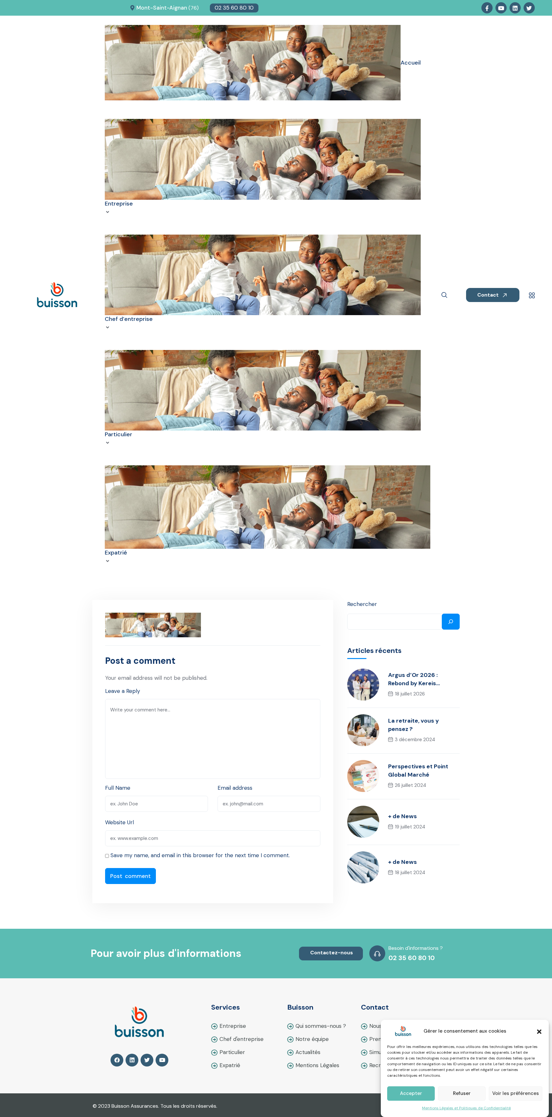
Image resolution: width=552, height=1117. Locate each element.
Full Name (117, 787)
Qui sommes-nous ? (320, 1025)
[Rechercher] (451, 622)
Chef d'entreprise (241, 1039)
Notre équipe (312, 1039)
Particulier (232, 1052)
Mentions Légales (317, 1065)
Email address (235, 787)
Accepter (411, 1093)
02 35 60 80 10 (234, 7)
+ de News (402, 816)
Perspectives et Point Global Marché (418, 771)
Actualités (307, 1052)
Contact (488, 294)
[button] (539, 1031)
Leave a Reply (122, 690)
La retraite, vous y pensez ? (413, 725)
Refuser (462, 1093)
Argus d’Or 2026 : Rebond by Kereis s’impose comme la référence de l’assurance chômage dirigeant (424, 679)
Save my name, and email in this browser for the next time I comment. (200, 855)
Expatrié (229, 1065)
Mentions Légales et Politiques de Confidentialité (466, 1108)
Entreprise (232, 1025)
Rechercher (362, 604)
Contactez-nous (331, 952)
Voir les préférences (515, 1093)
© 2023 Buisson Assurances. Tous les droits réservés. (155, 1106)
